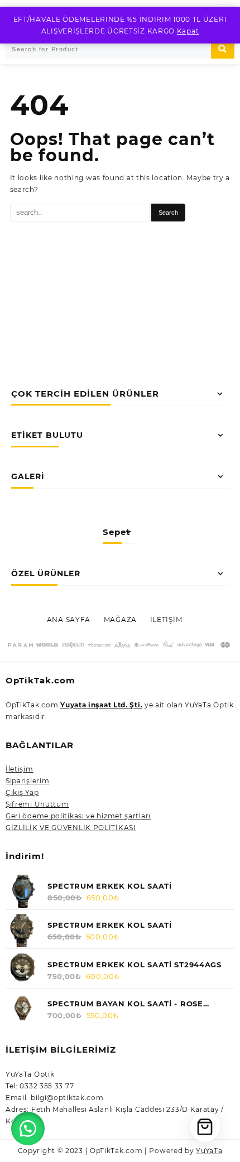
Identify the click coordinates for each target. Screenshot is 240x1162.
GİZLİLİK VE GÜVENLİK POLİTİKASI (71, 827)
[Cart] (205, 1127)
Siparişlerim (27, 781)
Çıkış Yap (22, 792)
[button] (28, 1128)
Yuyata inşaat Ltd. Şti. (101, 705)
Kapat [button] (188, 31)
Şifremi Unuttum (37, 804)
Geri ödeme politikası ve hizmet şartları (78, 816)
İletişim (19, 769)
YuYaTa (209, 1150)
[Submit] (222, 49)
